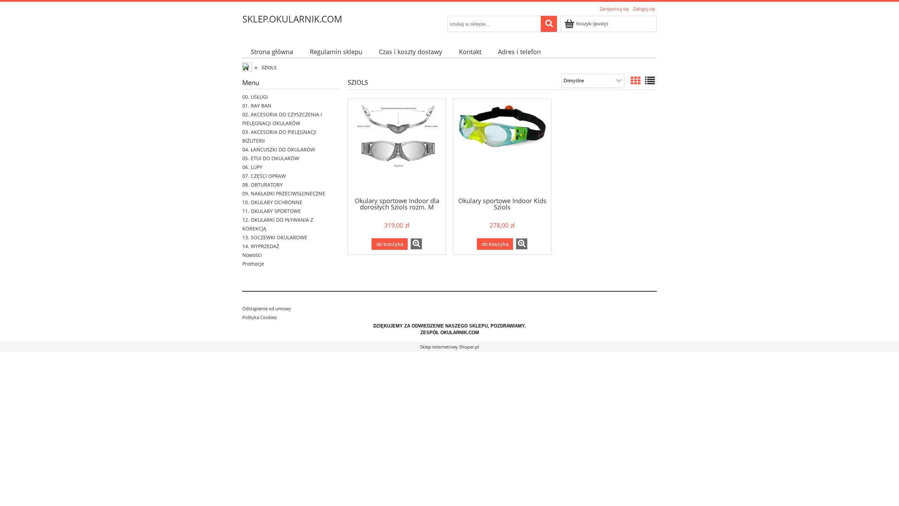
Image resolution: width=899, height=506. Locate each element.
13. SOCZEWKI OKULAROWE (274, 237)
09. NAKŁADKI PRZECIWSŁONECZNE (283, 193)
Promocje (253, 263)
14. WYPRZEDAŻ (260, 246)
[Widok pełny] (650, 80)
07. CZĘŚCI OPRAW (264, 176)
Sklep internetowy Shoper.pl (449, 347)
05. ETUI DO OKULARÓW (270, 158)
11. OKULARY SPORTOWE (271, 211)
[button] (416, 243)
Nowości (252, 255)
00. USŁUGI (255, 96)
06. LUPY (252, 167)
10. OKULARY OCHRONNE (272, 202)
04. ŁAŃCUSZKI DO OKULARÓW (278, 149)
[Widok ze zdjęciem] (636, 80)
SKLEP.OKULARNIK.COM (292, 19)
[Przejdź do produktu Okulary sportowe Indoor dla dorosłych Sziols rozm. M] (397, 147)
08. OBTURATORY (262, 184)
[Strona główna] (247, 68)
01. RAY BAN (256, 105)
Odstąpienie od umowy (266, 308)
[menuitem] (271, 52)
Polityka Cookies (259, 317)
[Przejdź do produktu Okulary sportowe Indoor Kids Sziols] (502, 147)
